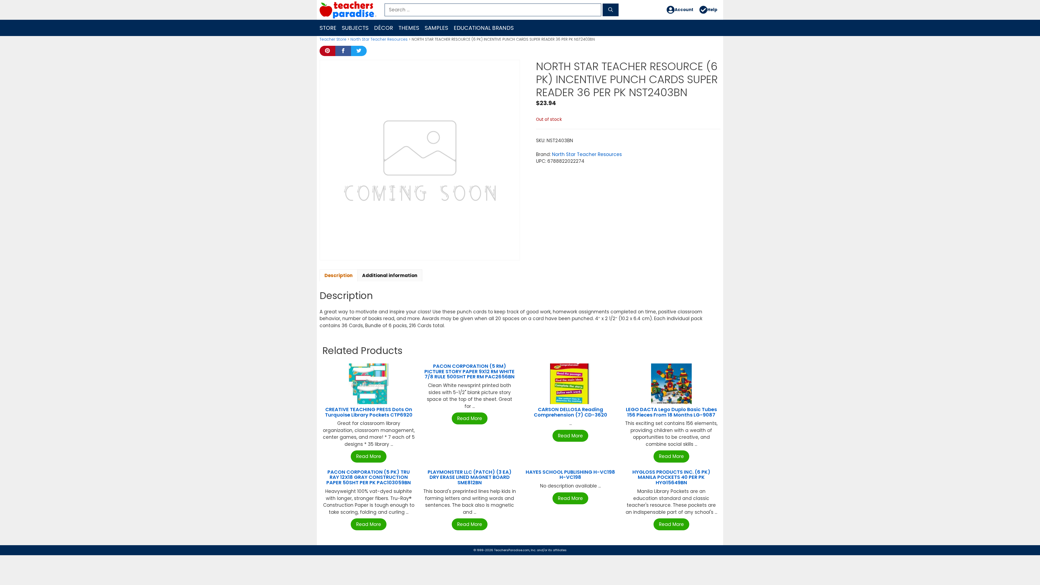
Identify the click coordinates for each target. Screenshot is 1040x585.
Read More (368, 456)
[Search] (611, 10)
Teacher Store (333, 39)
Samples (436, 28)
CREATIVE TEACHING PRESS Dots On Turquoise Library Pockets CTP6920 (368, 412)
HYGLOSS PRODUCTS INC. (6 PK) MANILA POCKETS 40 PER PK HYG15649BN (671, 477)
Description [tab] (338, 275)
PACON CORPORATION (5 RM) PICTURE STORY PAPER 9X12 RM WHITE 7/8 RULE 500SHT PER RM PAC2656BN (469, 371)
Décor (383, 28)
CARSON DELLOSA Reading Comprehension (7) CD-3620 (570, 412)
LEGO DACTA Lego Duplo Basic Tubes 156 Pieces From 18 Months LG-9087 (671, 412)
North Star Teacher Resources (379, 39)
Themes (408, 28)
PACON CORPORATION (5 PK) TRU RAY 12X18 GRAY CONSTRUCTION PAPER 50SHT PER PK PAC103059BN (368, 477)
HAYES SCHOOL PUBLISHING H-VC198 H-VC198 (570, 475)
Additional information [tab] (389, 275)
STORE (328, 28)
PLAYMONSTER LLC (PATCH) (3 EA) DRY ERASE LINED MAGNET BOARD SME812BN (470, 477)
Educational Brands (484, 28)
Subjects (355, 28)
